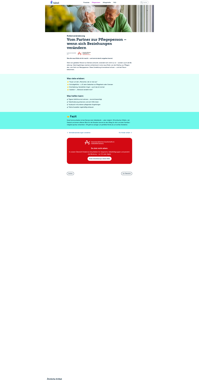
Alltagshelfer (107, 2)
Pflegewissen (96, 2)
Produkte (86, 2)
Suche (145, 2)
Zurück (70, 173)
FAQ (114, 2)
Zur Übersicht (127, 173)
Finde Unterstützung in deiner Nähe (99, 158)
